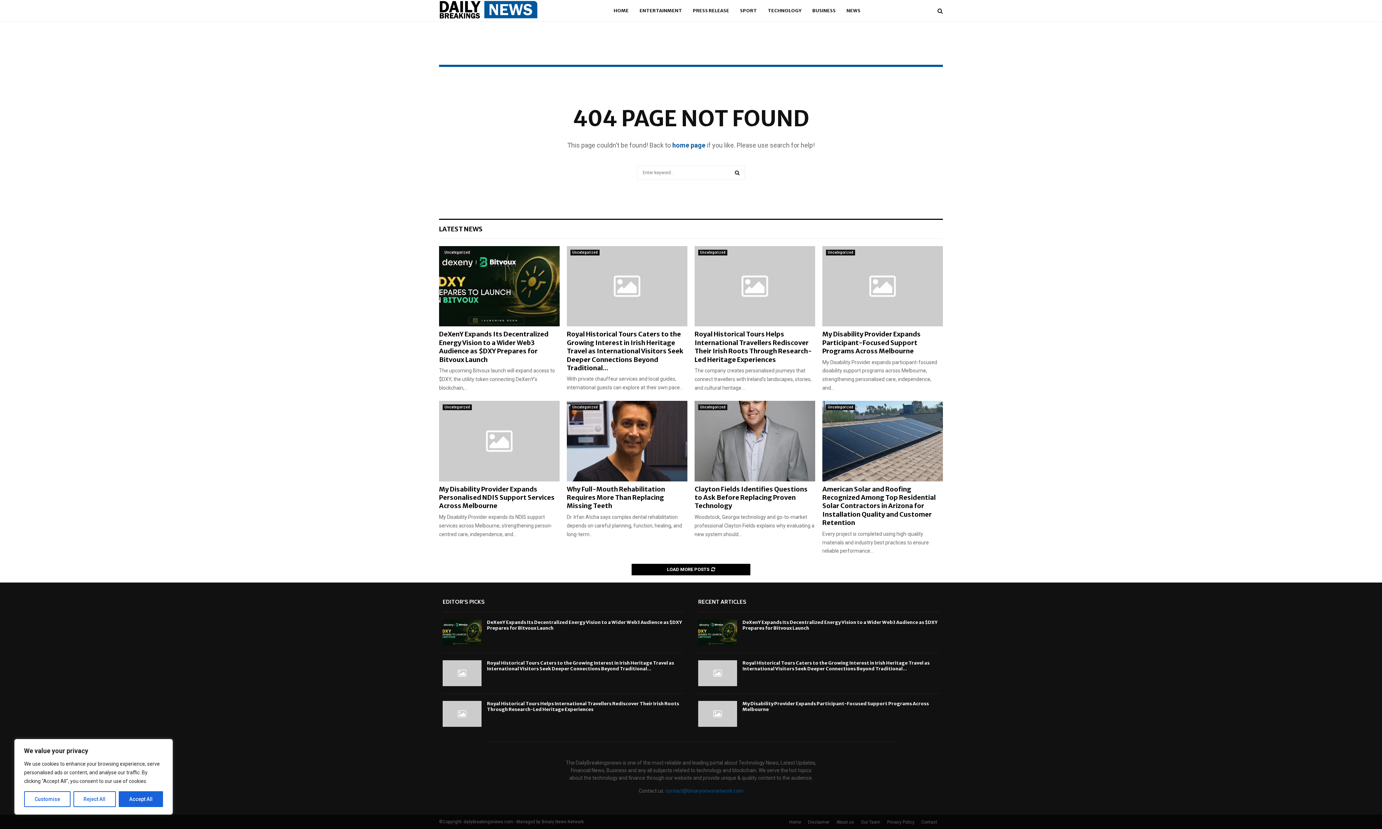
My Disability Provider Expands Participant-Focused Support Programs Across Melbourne (871, 342)
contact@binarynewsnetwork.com (704, 791)
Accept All (141, 799)
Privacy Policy (900, 822)
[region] (93, 777)
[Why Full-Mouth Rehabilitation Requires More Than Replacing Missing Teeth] (627, 441)
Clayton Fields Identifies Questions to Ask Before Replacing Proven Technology (751, 497)
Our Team (870, 822)
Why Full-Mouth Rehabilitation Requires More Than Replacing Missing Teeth (616, 497)
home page (688, 145)
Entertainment (661, 11)
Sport (748, 11)
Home (621, 11)
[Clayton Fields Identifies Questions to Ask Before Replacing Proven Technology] (755, 441)
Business (824, 11)
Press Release (711, 11)
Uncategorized (457, 252)
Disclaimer (819, 822)
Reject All (94, 799)
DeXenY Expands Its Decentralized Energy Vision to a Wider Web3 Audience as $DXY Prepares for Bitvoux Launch (493, 346)
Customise (47, 799)
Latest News (461, 229)
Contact (929, 822)
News (853, 11)
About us (845, 822)
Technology (784, 11)
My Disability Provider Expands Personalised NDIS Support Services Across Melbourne (497, 497)
